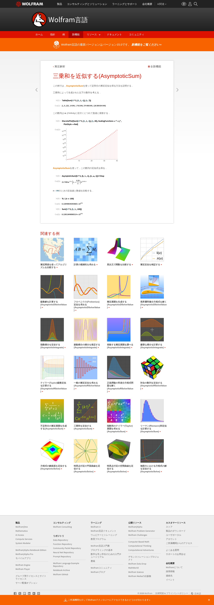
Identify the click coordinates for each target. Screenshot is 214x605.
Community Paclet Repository (67, 548)
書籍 (93, 561)
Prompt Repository (62, 556)
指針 (52, 34)
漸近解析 (60, 66)
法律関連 (159, 593)
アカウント (171, 539)
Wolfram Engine (23, 565)
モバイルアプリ (23, 558)
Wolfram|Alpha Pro (24, 554)
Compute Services (24, 539)
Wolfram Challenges (137, 535)
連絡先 (169, 575)
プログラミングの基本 (102, 550)
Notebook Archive (61, 570)
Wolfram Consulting (62, 526)
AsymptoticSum (74, 85)
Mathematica (22, 530)
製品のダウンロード (176, 530)
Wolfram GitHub (60, 574)
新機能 (76, 34)
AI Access (20, 535)
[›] (177, 71)
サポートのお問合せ (176, 554)
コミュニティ (136, 34)
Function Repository (62, 544)
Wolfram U (96, 526)
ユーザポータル (173, 535)
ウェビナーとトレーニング (104, 535)
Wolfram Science (136, 572)
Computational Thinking (139, 545)
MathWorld (133, 567)
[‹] (36, 71)
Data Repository (60, 540)
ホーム (39, 34)
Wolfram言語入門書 (100, 545)
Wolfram (68, 19)
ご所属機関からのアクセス (179, 543)
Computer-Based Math (138, 541)
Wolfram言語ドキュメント (103, 530)
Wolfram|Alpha (135, 526)
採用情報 (170, 571)
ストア (169, 526)
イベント (170, 579)
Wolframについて (174, 567)
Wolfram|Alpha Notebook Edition (31, 550)
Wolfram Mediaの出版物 (139, 576)
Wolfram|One (22, 526)
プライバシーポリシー (177, 593)
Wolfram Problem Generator (141, 530)
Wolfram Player (23, 569)
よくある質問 (172, 550)
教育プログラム (98, 539)
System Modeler (23, 543)
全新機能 (155, 66)
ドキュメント (114, 34)
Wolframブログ (98, 572)
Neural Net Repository (63, 552)
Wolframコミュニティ (101, 567)
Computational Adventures (141, 550)
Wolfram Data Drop (137, 563)
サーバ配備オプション (26, 582)
